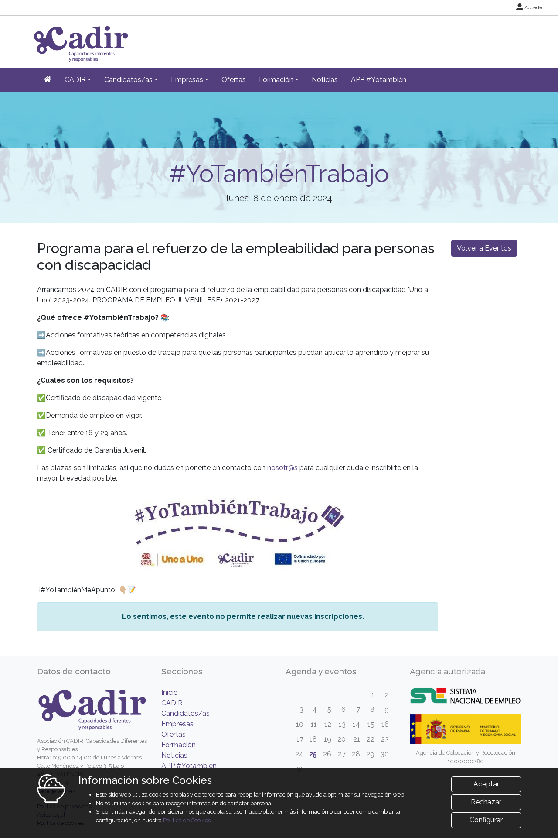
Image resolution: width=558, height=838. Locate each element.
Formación (178, 745)
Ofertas (233, 80)
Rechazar (486, 802)
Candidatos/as (185, 713)
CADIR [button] (75, 80)
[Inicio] (47, 80)
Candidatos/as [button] (128, 80)
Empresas (177, 724)
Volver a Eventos (484, 248)
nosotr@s (282, 468)
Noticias (325, 80)
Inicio (169, 692)
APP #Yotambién (378, 80)
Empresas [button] (187, 80)
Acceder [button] (534, 7)
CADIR (172, 703)
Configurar (486, 820)
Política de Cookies (187, 820)
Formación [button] (276, 80)
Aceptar (486, 784)
